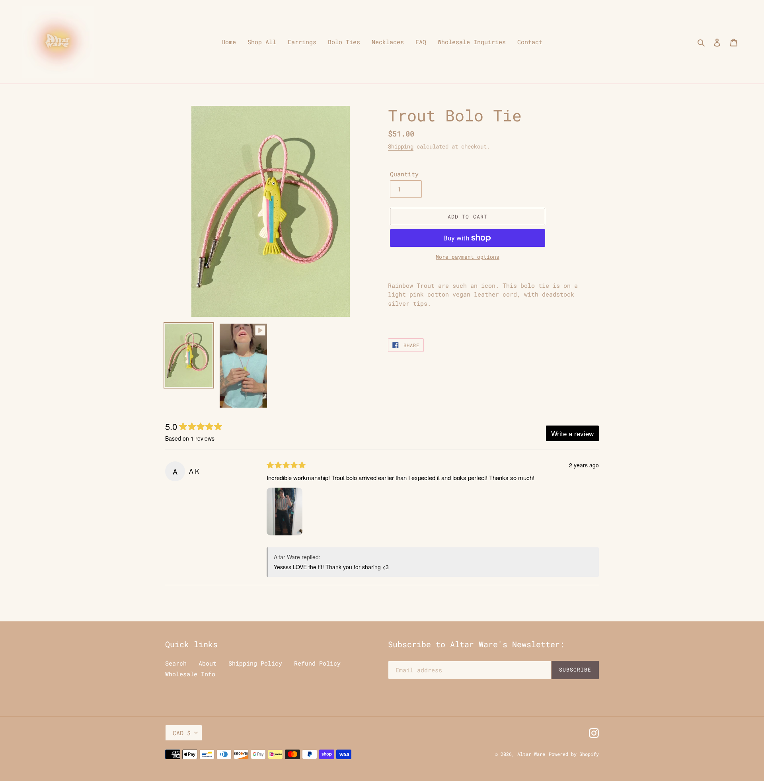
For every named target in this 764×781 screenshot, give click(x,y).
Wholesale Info (190, 674)
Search (176, 663)
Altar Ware (531, 754)
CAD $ (182, 733)
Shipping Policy (255, 663)
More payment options (467, 256)
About (207, 663)
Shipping (400, 146)
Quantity (404, 174)
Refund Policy (317, 663)
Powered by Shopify (574, 754)
